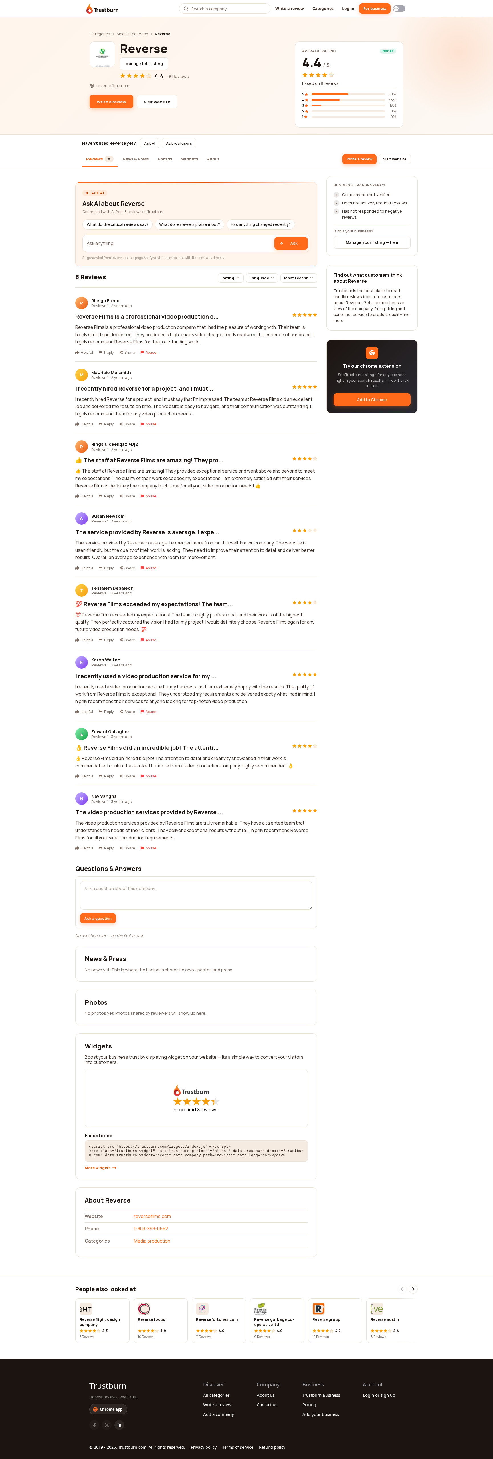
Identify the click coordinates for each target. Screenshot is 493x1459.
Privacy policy (204, 1447)
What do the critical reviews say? (117, 224)
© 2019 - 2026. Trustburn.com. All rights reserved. (137, 1447)
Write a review (289, 8)
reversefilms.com (152, 1216)
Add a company (218, 1414)
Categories (323, 8)
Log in (348, 8)
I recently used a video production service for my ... (145, 676)
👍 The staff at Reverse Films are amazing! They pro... (149, 460)
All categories (216, 1395)
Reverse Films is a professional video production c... (147, 316)
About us (265, 1395)
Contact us (267, 1404)
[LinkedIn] (119, 1425)
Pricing (309, 1404)
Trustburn (107, 1385)
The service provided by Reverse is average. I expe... (147, 532)
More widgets (98, 1168)
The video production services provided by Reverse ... (149, 812)
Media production (132, 33)
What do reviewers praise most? (189, 224)
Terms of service (237, 1447)
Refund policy (272, 1447)
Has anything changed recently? (261, 224)
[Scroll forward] (413, 1289)
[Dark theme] (399, 8)
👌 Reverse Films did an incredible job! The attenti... (147, 747)
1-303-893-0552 (151, 1228)
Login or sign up (379, 1395)
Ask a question (98, 918)
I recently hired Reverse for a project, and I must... (144, 388)
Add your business (320, 1414)
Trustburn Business (321, 1395)
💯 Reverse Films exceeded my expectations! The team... (154, 604)
